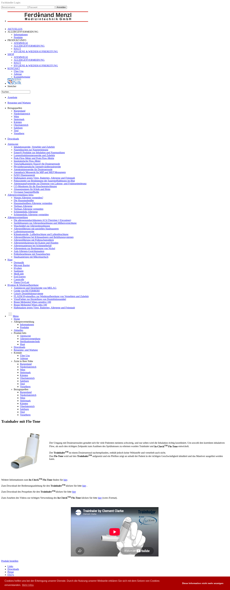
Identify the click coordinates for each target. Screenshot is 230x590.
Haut (10, 259)
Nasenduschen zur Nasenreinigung (31, 149)
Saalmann (18, 271)
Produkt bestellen (9, 561)
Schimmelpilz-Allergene (26, 211)
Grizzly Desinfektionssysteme (28, 293)
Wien (16, 116)
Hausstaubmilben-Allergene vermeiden (33, 203)
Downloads (13, 138)
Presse (11, 572)
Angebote (12, 97)
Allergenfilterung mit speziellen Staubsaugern (36, 228)
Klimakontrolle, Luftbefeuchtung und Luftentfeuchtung (41, 234)
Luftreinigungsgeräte (24, 231)
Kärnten (18, 122)
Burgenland (19, 111)
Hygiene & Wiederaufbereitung (23, 285)
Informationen (21, 34)
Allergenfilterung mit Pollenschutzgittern (34, 240)
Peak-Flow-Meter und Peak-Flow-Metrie (34, 158)
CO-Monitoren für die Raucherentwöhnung (35, 186)
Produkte (18, 37)
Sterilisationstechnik (30, 341)
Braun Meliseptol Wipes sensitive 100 (32, 302)
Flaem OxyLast (21, 282)
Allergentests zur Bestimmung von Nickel (34, 248)
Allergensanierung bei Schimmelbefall (32, 245)
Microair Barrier (22, 265)
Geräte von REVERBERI (27, 290)
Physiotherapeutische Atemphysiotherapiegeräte (37, 166)
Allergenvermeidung (18, 217)
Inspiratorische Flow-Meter (27, 161)
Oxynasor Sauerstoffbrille (26, 192)
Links (10, 566)
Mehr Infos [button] (28, 585)
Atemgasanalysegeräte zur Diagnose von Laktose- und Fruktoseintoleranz (50, 183)
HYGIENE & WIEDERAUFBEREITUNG (36, 51)
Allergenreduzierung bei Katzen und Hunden (36, 242)
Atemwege (13, 144)
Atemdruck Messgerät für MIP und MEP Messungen (40, 172)
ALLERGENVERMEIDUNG (29, 45)
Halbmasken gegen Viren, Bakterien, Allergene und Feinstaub (44, 178)
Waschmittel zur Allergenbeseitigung (32, 226)
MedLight (19, 273)
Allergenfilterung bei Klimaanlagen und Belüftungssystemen (44, 237)
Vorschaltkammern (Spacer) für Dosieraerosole (37, 163)
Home (17, 319)
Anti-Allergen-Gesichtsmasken (29, 251)
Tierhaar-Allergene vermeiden (28, 209)
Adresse (18, 74)
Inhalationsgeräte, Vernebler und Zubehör (34, 147)
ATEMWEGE (21, 43)
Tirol (16, 130)
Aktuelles (18, 330)
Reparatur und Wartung (19, 102)
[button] (177, 583)
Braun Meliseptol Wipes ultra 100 (30, 304)
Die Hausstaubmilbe (24, 200)
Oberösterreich (21, 125)
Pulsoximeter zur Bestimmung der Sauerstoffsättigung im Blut (44, 180)
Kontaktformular (22, 77)
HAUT (17, 48)
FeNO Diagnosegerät (24, 175)
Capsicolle (19, 279)
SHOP (11, 54)
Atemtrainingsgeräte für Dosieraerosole (33, 169)
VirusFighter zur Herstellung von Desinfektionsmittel (40, 299)
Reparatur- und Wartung (26, 350)
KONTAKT (14, 68)
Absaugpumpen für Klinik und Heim (32, 189)
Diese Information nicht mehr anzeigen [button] (202, 583)
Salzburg (18, 127)
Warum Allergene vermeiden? (28, 197)
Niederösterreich (22, 113)
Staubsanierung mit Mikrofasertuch (31, 257)
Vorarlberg (19, 133)
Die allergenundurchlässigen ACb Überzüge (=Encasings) (42, 220)
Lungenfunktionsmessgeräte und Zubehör (34, 155)
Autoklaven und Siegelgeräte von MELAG (35, 288)
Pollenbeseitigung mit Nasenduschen (32, 254)
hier (65, 479)
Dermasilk (19, 262)
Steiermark (19, 119)
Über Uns (18, 71)
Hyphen (18, 268)
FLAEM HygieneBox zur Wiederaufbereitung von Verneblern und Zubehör (51, 296)
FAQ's (11, 574)
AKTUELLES (15, 29)
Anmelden (61, 7)
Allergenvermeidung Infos (20, 194)
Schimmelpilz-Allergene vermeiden (31, 214)
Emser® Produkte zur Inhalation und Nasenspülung (39, 152)
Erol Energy (20, 276)
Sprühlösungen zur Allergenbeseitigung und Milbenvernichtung (45, 223)
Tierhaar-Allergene (23, 206)
